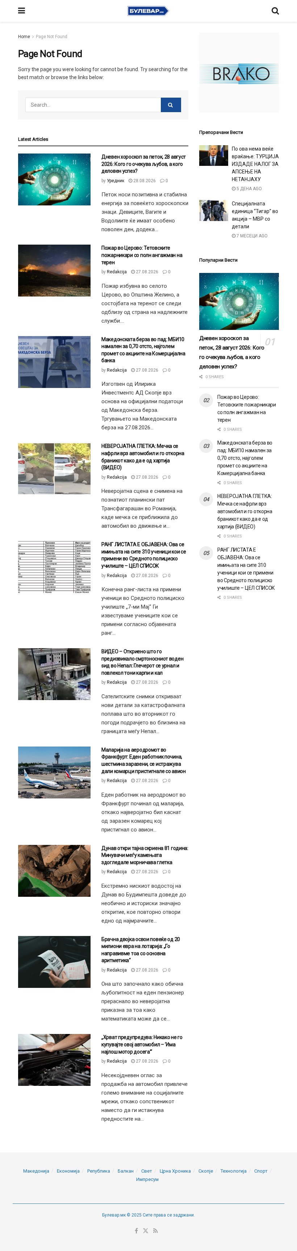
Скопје (205, 1171)
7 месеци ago (251, 235)
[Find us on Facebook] (136, 1231)
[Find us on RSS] (155, 1231)
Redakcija (117, 271)
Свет (146, 1171)
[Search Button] (275, 11)
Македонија (36, 1171)
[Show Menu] (21, 11)
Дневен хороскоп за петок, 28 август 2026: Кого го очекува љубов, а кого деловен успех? (143, 164)
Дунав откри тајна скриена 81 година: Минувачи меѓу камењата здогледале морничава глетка (144, 855)
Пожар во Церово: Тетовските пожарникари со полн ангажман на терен (141, 255)
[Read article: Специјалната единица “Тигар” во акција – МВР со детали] (213, 210)
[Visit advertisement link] (239, 73)
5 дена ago (248, 188)
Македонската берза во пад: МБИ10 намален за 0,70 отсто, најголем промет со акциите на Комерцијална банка (244, 458)
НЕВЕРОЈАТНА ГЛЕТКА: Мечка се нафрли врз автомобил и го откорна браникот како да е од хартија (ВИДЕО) (244, 511)
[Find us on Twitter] (145, 1231)
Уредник (115, 180)
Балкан (126, 1171)
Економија (68, 1171)
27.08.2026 (146, 271)
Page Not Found (51, 36)
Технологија (234, 1171)
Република (98, 1171)
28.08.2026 (144, 180)
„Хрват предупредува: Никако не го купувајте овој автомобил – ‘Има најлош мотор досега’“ (142, 1044)
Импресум (147, 1179)
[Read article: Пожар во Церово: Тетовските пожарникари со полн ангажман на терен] (54, 271)
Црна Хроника (175, 1171)
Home (24, 36)
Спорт (261, 1171)
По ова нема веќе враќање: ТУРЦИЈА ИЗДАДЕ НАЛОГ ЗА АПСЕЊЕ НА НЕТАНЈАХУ (255, 164)
